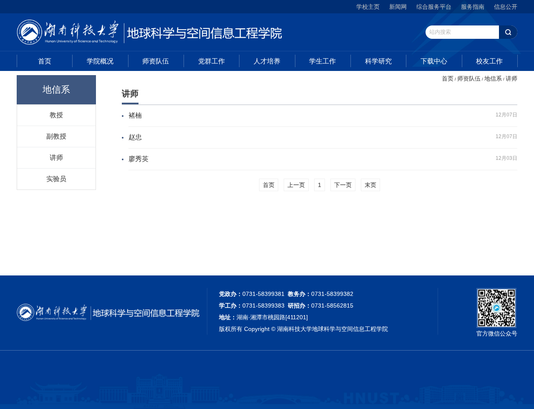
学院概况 (100, 61)
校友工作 (489, 61)
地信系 (493, 78)
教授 (56, 115)
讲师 (56, 157)
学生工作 (322, 61)
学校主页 (368, 6)
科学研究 (378, 61)
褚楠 (135, 115)
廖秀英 (138, 158)
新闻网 (398, 6)
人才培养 (267, 61)
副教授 (56, 136)
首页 (44, 61)
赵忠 (135, 137)
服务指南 (472, 6)
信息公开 (505, 6)
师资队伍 (155, 61)
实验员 (56, 178)
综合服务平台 (433, 6)
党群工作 (211, 61)
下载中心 (434, 61)
